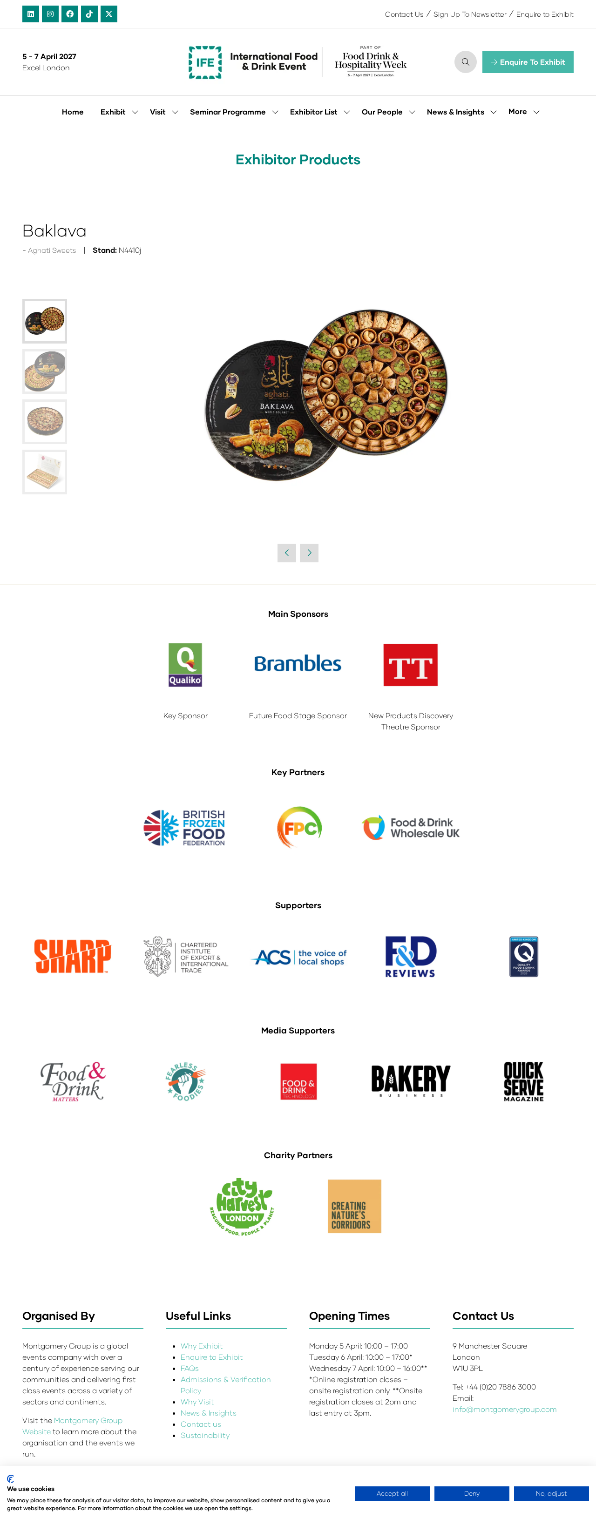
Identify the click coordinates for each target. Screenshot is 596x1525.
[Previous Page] (287, 553)
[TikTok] (89, 14)
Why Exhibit (202, 1345)
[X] (109, 14)
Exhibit (113, 111)
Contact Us (404, 14)
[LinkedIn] (30, 14)
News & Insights (455, 111)
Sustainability (205, 1435)
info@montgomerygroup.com (505, 1408)
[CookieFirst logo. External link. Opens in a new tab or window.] (10, 1479)
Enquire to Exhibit (545, 14)
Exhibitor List (314, 111)
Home (73, 111)
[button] (465, 62)
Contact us (201, 1423)
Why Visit (197, 1401)
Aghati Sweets (52, 250)
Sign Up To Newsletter (470, 14)
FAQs (190, 1367)
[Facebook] (69, 14)
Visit (158, 111)
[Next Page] (309, 553)
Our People (382, 111)
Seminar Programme (228, 111)
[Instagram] (50, 14)
